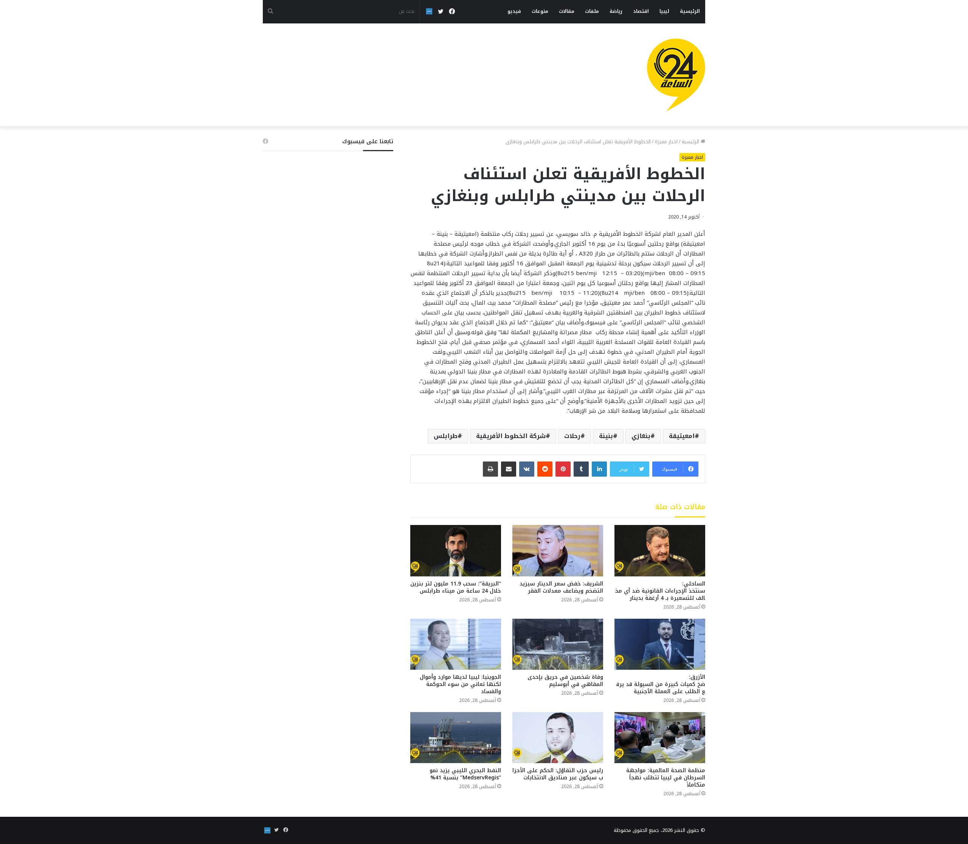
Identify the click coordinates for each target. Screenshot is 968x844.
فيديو (514, 11)
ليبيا (664, 11)
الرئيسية (690, 11)
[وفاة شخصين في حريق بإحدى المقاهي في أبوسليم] (557, 644)
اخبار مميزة (666, 141)
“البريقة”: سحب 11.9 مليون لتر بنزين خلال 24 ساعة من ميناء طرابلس (455, 587)
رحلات (572, 436)
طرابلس (446, 436)
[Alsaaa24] (676, 75)
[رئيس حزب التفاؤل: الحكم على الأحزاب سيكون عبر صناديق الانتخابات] (557, 737)
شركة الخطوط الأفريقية (511, 436)
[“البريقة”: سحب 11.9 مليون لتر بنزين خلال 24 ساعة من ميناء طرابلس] (455, 550)
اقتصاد (641, 11)
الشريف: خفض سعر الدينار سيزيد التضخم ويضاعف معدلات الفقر (561, 587)
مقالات (566, 11)
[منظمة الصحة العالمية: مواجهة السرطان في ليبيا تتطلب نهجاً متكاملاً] (659, 737)
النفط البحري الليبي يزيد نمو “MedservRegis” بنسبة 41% (465, 774)
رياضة (616, 11)
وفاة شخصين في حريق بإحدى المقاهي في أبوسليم (565, 680)
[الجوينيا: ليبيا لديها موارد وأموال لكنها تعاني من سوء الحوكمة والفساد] (455, 644)
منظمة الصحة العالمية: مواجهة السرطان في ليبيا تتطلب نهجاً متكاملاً (665, 777)
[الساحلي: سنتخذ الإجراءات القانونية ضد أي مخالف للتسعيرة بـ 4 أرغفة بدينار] (659, 550)
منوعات (540, 11)
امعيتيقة (682, 436)
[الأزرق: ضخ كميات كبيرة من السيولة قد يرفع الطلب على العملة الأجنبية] (659, 644)
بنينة (606, 436)
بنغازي (640, 436)
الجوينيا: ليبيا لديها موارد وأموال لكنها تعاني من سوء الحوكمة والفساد (460, 684)
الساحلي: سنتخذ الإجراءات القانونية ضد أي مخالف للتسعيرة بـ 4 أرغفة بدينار (660, 591)
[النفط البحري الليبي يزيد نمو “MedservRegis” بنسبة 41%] (455, 737)
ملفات (592, 11)
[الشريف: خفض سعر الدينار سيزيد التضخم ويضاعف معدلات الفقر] (557, 550)
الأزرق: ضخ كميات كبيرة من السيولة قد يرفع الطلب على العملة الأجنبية (660, 684)
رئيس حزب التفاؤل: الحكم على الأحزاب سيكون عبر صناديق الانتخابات (557, 774)
